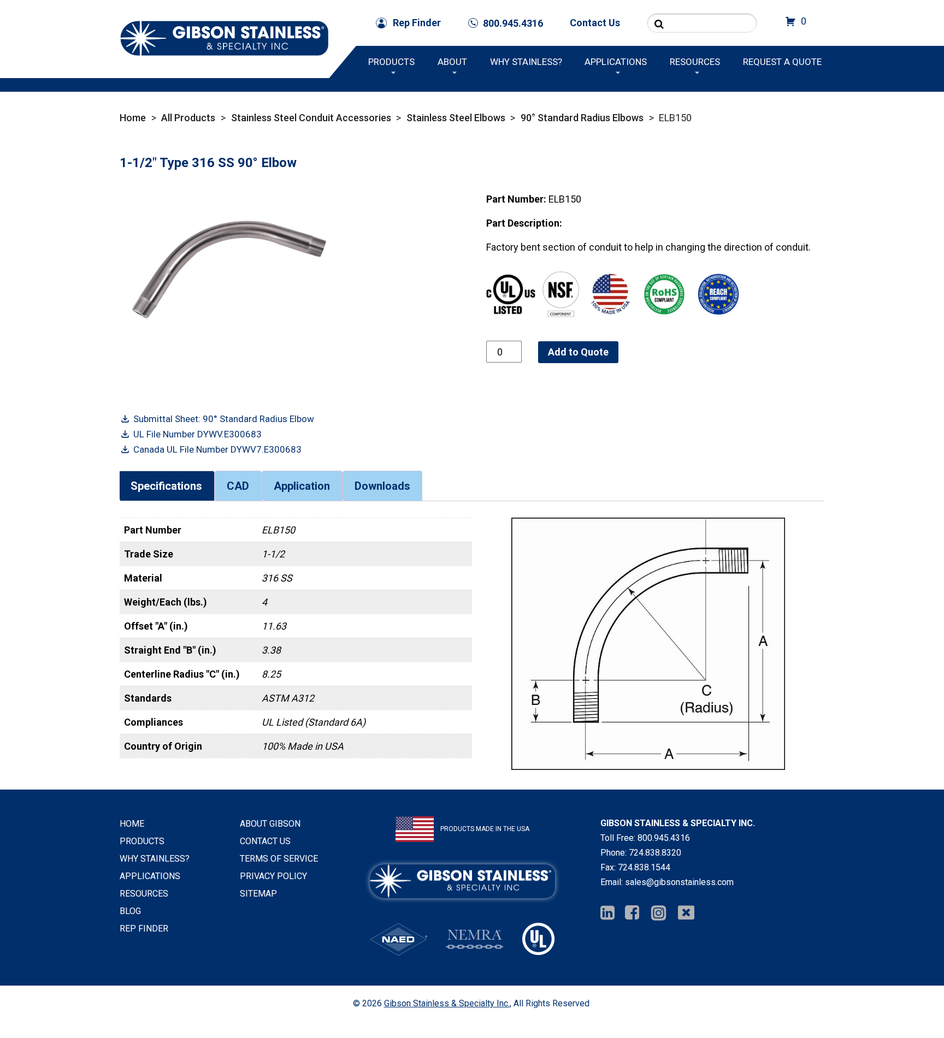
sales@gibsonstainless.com (679, 882)
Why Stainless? (526, 61)
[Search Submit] (659, 23)
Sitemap (258, 893)
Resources (695, 61)
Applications (616, 61)
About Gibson (270, 823)
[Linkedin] (607, 913)
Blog (130, 911)
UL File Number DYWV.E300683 (197, 434)
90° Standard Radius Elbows (582, 117)
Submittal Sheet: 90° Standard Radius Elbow (223, 418)
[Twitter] (686, 913)
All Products (188, 117)
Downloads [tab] (382, 486)
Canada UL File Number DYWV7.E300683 (217, 449)
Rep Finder (417, 22)
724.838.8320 (655, 852)
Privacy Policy (273, 876)
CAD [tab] (238, 486)
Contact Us (595, 22)
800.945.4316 (664, 838)
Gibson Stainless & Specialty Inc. (447, 1003)
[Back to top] (907, 1001)
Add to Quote (578, 352)
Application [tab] (302, 486)
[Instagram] (659, 913)
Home (133, 117)
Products (391, 61)
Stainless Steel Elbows (455, 117)
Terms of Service (279, 858)
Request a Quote (782, 61)
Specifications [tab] (166, 486)
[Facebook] (632, 913)
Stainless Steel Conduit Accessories (311, 117)
